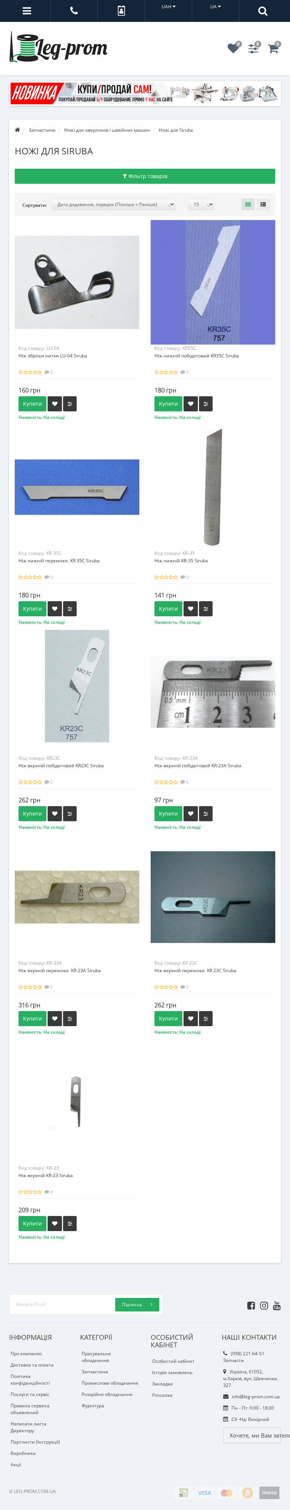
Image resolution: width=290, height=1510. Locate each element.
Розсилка (162, 1395)
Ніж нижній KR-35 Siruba (181, 560)
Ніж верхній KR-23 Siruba (46, 1175)
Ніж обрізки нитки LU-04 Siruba (53, 355)
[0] (233, 51)
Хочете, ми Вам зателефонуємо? (255, 1435)
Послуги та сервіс (30, 1394)
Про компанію (26, 1353)
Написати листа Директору (28, 1427)
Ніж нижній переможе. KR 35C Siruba (59, 560)
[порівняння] (70, 403)
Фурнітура (93, 1405)
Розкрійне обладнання (107, 1394)
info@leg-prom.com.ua (255, 1396)
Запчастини (95, 1371)
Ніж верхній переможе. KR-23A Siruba (60, 970)
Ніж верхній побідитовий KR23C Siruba (61, 765)
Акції (16, 1464)
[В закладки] (55, 403)
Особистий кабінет (173, 1361)
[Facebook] (249, 1304)
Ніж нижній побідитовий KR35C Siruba (196, 355)
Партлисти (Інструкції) (35, 1442)
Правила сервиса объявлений (30, 1409)
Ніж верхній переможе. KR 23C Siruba (195, 970)
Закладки (162, 1384)
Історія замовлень (172, 1372)
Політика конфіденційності (30, 1379)
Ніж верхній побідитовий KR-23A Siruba (197, 765)
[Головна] (17, 130)
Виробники (23, 1453)
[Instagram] (262, 1304)
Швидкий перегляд (77, 275)
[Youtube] (275, 1304)
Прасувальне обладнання (96, 1357)
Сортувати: (34, 205)
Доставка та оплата (32, 1365)
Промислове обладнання (110, 1383)
